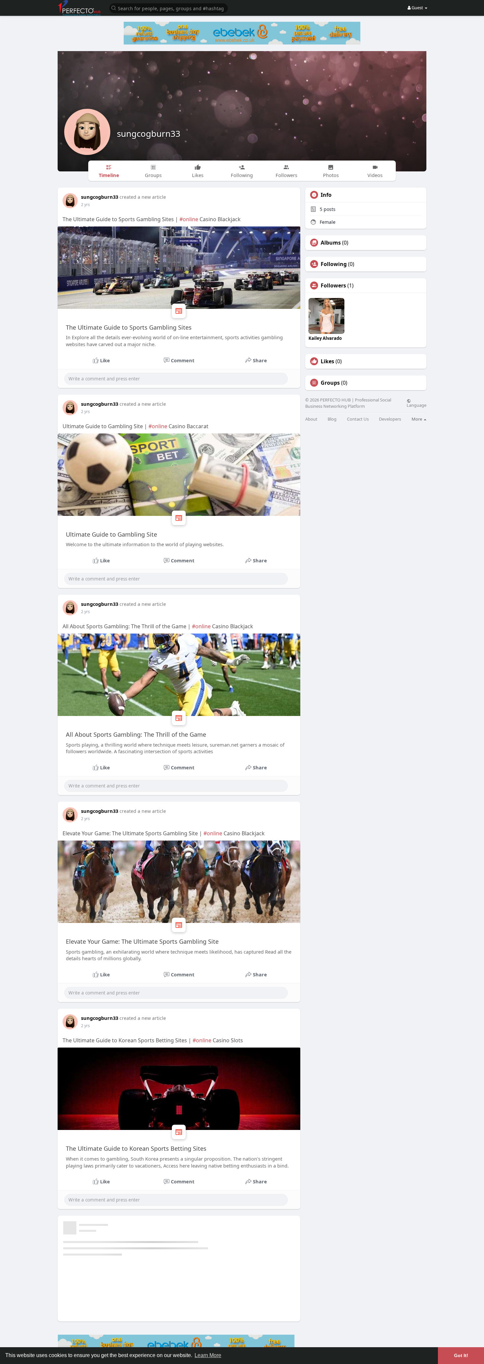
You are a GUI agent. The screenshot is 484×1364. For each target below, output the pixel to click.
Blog (332, 419)
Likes (327, 361)
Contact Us (358, 419)
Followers (333, 285)
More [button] (417, 419)
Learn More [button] (208, 1355)
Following (334, 264)
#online (188, 219)
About (311, 419)
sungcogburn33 (148, 133)
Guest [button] (417, 8)
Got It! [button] (461, 1355)
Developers (390, 419)
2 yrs (85, 204)
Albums (331, 242)
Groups (330, 382)
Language (416, 404)
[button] (168, 7)
